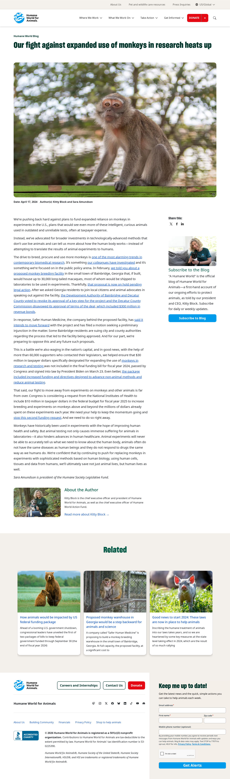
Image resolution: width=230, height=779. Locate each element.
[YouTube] (137, 702)
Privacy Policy (83, 722)
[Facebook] (112, 702)
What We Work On (119, 18)
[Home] (26, 685)
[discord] (144, 702)
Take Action (147, 18)
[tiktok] (131, 702)
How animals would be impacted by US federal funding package (48, 619)
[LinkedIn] (125, 702)
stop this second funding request (37, 418)
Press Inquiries (181, 4)
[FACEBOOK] (177, 224)
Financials (64, 722)
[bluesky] (119, 702)
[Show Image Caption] (214, 195)
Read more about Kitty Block (84, 514)
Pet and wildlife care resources (147, 4)
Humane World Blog (26, 36)
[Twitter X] (106, 702)
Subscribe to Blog (192, 318)
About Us (115, 4)
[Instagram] (100, 702)
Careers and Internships (79, 685)
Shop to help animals (108, 722)
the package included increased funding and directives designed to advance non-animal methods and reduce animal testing (78, 377)
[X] (171, 224)
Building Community (42, 722)
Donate (194, 18)
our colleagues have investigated (111, 262)
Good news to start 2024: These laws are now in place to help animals (179, 619)
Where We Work (89, 18)
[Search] (212, 18)
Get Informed (172, 18)
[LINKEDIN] (182, 224)
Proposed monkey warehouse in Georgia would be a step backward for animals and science (114, 622)
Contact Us (114, 685)
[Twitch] (93, 702)
